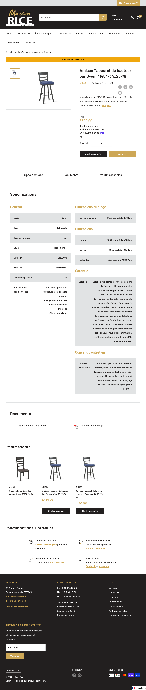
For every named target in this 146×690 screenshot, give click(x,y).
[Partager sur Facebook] (120, 87)
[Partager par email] (120, 92)
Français (11, 670)
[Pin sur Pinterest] (125, 87)
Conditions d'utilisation (120, 615)
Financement (12, 42)
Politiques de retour (118, 610)
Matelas (64, 33)
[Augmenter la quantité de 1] (109, 143)
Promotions (115, 33)
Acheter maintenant (122, 155)
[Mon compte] (132, 17)
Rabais (79, 33)
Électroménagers (43, 33)
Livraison (113, 597)
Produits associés (110, 175)
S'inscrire (14, 656)
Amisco (83, 83)
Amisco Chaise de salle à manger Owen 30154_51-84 (21, 492)
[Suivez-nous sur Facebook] (74, 675)
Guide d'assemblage (92, 425)
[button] (139, 688)
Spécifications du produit (32, 425)
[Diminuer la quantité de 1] (94, 143)
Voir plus (106, 105)
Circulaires (29, 42)
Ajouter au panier (93, 154)
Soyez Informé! (131, 3)
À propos (130, 33)
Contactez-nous (96, 33)
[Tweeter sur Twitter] (131, 87)
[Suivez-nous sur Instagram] (80, 675)
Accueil (9, 33)
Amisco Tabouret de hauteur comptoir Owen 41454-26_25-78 (89, 494)
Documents (70, 175)
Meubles (22, 33)
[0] (138, 17)
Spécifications (33, 175)
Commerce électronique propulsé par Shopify (26, 681)
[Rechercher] (103, 17)
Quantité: (84, 143)
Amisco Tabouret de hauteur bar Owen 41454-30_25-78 (55, 492)
